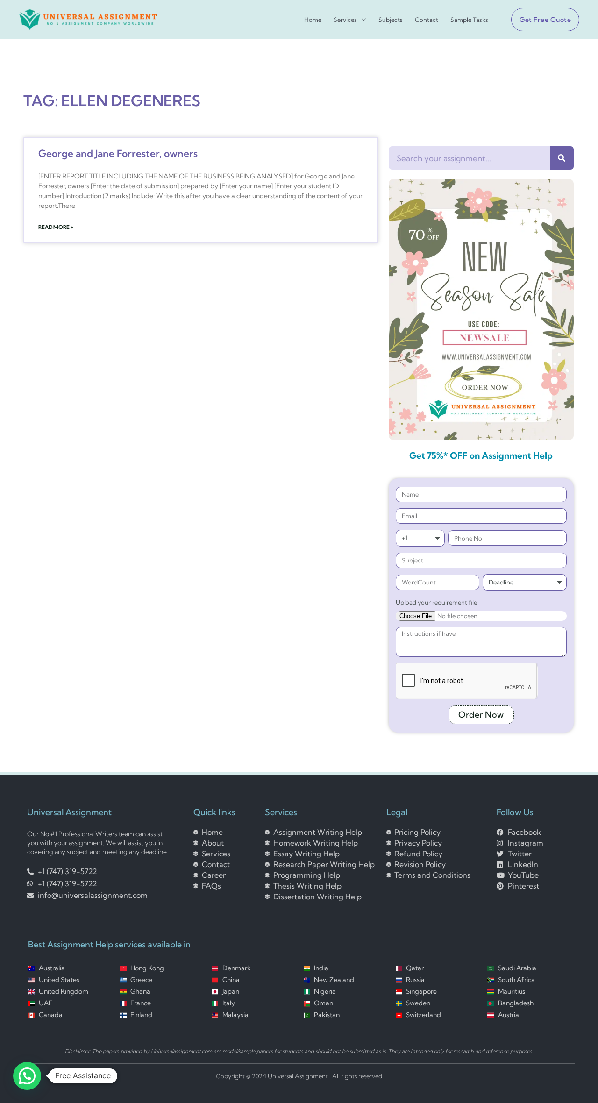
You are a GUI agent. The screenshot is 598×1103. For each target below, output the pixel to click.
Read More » (55, 226)
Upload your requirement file (436, 602)
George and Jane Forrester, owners (118, 153)
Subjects (390, 20)
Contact (426, 20)
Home (312, 20)
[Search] (562, 158)
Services (345, 20)
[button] (541, 19)
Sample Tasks (469, 20)
